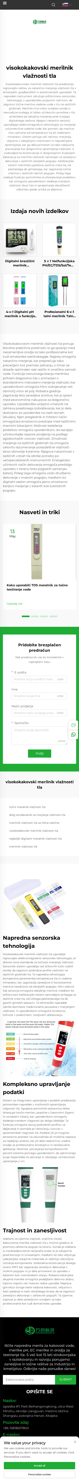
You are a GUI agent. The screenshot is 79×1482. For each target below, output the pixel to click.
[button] (26, 616)
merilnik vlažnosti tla (23, 846)
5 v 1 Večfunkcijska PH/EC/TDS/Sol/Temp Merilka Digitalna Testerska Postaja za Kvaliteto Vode (59, 263)
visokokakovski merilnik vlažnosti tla (33, 830)
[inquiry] (73, 725)
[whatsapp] (73, 734)
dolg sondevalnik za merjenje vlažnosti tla (37, 815)
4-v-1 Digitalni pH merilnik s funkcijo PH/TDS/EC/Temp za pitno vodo (19, 314)
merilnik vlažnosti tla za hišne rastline (34, 823)
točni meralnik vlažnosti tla (27, 807)
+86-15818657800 (16, 1428)
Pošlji (40, 753)
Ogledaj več (15, 603)
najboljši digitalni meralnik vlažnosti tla (35, 838)
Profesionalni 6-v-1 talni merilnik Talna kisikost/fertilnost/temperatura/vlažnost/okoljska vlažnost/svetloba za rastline (59, 314)
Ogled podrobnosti (20, 239)
